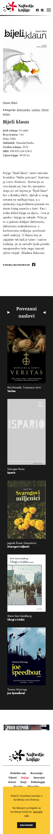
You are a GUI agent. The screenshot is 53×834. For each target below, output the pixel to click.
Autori (12, 782)
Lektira (36, 110)
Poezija (18, 786)
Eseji (23, 782)
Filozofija (33, 786)
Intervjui (39, 777)
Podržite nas (18, 773)
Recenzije (36, 773)
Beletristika (23, 110)
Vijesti (12, 777)
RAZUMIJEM (26, 825)
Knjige (25, 777)
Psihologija (38, 782)
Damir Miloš (10, 102)
